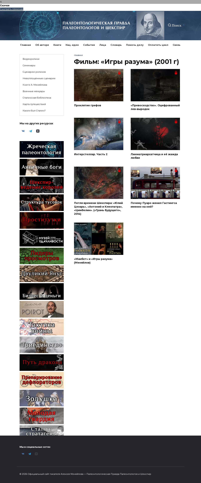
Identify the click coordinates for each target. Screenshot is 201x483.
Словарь (116, 45)
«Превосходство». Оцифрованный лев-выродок (155, 107)
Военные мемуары (34, 91)
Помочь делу (135, 45)
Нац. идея (72, 45)
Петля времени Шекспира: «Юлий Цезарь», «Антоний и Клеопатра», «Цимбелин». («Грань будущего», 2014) (98, 208)
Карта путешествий (34, 104)
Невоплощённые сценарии (39, 78)
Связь (176, 45)
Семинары (29, 65)
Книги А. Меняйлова (35, 84)
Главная (25, 45)
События (89, 45)
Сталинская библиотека (37, 97)
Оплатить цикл (158, 45)
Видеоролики (31, 59)
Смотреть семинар (11, 9)
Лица (102, 45)
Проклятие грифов (87, 105)
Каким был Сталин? (34, 110)
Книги (57, 45)
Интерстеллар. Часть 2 (90, 154)
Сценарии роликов (34, 71)
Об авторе (42, 45)
